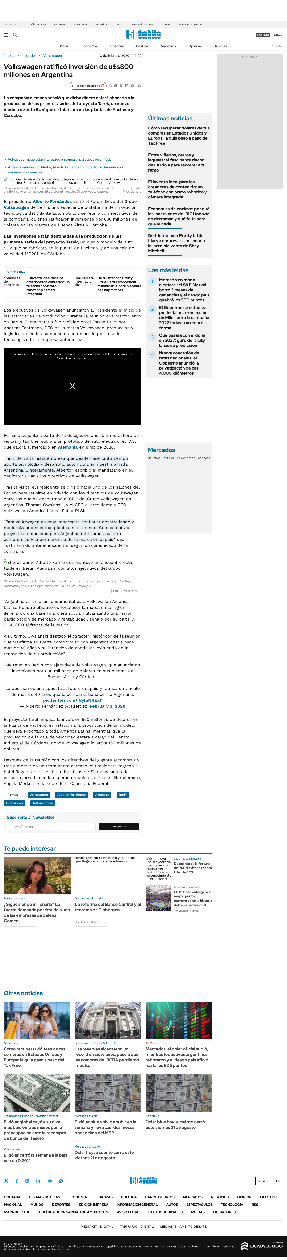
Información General (137, 1204)
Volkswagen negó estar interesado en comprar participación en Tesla (60, 159)
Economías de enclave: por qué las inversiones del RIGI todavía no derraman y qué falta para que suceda (179, 216)
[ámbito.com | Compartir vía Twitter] (121, 85)
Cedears (204, 458)
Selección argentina (190, 24)
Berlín (123, 794)
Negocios (168, 46)
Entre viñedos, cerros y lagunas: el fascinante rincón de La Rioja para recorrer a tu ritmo (176, 162)
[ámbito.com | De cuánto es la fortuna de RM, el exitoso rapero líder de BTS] (158, 869)
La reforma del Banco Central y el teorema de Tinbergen (108, 907)
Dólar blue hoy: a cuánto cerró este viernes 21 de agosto (175, 1124)
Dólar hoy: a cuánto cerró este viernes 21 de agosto (104, 1155)
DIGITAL (97, 1226)
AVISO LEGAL (128, 1212)
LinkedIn (38, 1181)
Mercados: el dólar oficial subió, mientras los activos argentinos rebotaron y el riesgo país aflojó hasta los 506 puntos (177, 1057)
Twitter (6, 1181)
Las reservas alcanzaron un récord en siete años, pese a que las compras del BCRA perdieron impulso (107, 1057)
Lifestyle (269, 1197)
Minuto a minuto (160, 1043)
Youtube (49, 1181)
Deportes (61, 1204)
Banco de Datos (160, 1197)
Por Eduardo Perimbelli (187, 911)
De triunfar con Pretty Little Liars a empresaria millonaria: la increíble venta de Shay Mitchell (119, 284)
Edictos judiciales (165, 1212)
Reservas (59, 24)
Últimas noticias (44, 1197)
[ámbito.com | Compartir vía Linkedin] (126, 85)
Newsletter (277, 46)
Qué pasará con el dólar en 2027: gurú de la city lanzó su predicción (182, 340)
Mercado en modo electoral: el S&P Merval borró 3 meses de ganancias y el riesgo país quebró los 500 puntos (184, 290)
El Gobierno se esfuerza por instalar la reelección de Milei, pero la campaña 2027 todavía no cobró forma (184, 317)
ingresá (277, 35)
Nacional (13, 1204)
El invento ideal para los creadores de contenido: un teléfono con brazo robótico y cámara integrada (48, 286)
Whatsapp (61, 1181)
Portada (12, 1197)
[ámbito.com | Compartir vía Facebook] (115, 85)
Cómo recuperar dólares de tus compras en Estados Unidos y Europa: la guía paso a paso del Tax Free (179, 135)
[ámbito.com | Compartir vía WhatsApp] (110, 85)
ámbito (9, 55)
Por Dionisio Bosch (87, 922)
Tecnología (232, 1204)
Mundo (37, 1204)
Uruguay (220, 46)
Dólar (120, 24)
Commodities (186, 458)
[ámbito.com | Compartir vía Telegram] (132, 85)
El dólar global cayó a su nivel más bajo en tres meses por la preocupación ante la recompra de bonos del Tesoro (35, 1130)
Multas (198, 1212)
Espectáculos (199, 1204)
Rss (255, 1204)
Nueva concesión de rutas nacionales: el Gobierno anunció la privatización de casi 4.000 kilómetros (179, 363)
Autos (172, 1204)
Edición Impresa (93, 1204)
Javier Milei (80, 24)
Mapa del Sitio (17, 1212)
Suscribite (118, 826)
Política (142, 46)
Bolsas (169, 458)
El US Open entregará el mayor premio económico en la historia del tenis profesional (193, 898)
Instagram (27, 1181)
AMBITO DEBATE (183, 1226)
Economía (89, 46)
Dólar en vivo (38, 24)
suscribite (263, 35)
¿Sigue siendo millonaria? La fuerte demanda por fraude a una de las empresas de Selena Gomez (37, 912)
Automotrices (43, 803)
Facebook (17, 1181)
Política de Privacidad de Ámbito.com (74, 1212)
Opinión (194, 46)
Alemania (68, 447)
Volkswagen (52, 55)
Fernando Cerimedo (144, 24)
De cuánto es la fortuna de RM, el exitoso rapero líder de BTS (193, 868)
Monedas (154, 458)
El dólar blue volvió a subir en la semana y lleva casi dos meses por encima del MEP (105, 1127)
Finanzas (117, 46)
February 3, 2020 (107, 706)
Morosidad (102, 24)
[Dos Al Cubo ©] (262, 1246)
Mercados (193, 1197)
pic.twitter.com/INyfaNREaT (72, 700)
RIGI (167, 24)
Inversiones (14, 803)
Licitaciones (224, 1212)
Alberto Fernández (52, 201)
